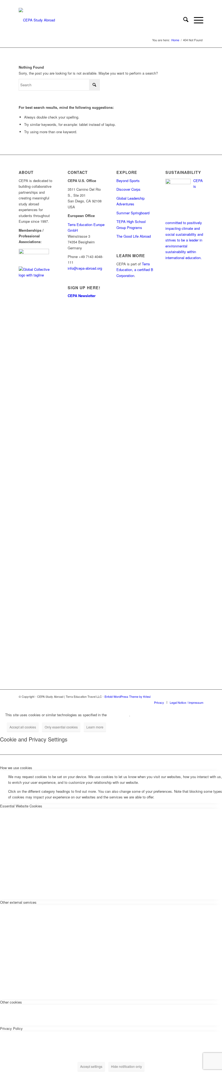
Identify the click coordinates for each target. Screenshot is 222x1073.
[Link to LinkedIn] (199, 696)
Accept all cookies (22, 727)
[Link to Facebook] (183, 696)
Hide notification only (126, 1066)
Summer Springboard (132, 212)
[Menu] (195, 20)
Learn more (94, 727)
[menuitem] (183, 20)
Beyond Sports (128, 180)
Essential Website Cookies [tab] (21, 805)
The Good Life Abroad (133, 236)
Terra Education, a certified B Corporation (134, 269)
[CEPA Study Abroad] (37, 20)
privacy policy (118, 714)
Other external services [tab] (18, 902)
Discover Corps (128, 189)
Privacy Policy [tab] (11, 1028)
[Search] (183, 20)
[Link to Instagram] (191, 696)
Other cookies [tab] (11, 1002)
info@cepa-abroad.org (85, 268)
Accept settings (91, 1066)
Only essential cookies (61, 727)
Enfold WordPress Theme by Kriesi (128, 696)
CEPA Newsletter (82, 295)
